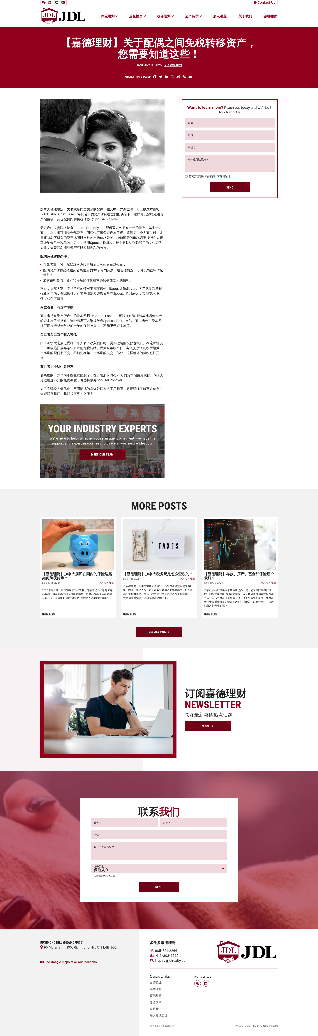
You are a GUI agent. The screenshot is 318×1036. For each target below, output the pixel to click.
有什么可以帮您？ (198, 159)
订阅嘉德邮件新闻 (105, 876)
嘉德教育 (156, 996)
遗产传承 (192, 16)
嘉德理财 (156, 989)
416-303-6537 (167, 955)
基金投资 (136, 16)
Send (229, 187)
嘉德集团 (271, 16)
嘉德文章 (156, 1002)
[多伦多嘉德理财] (63, 15)
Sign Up (207, 726)
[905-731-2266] (57, 2)
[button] (43, 2)
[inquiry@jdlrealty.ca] (64, 2)
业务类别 (99, 866)
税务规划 (164, 16)
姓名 (191, 123)
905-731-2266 (166, 950)
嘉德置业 (156, 982)
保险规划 (108, 16)
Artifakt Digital (270, 1026)
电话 (96, 834)
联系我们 (156, 1009)
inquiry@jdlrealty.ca (170, 960)
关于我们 (245, 16)
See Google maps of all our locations (71, 962)
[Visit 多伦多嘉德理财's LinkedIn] (50, 2)
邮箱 (191, 135)
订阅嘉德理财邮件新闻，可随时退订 (209, 176)
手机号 (192, 147)
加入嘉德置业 (158, 1015)
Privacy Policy (242, 1026)
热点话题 (220, 16)
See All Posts (159, 632)
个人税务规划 (173, 65)
